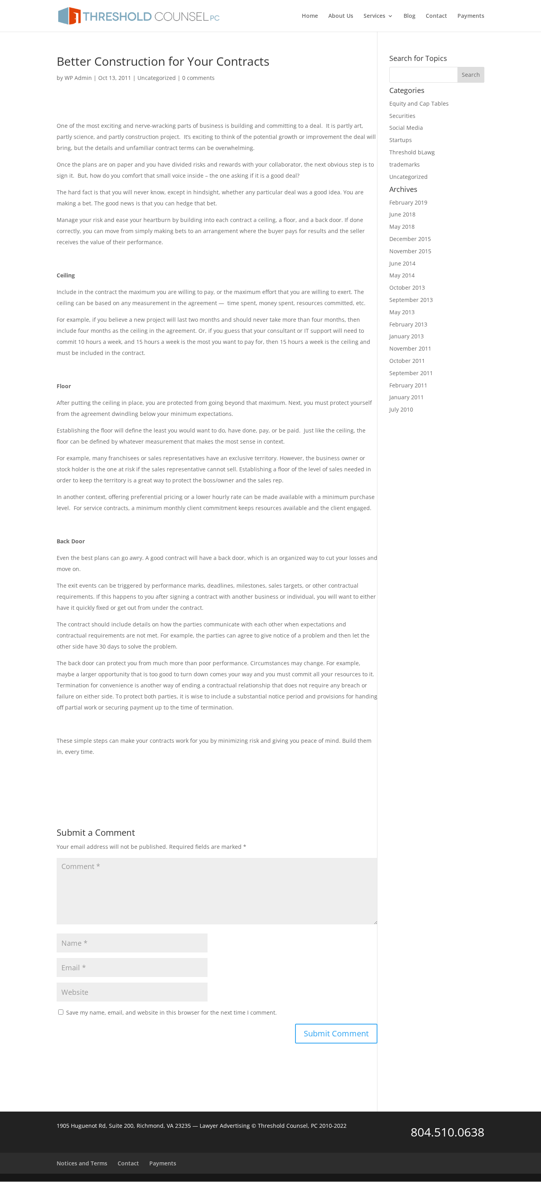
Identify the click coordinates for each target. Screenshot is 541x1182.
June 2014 (402, 263)
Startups (400, 140)
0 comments (198, 78)
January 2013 (406, 336)
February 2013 (408, 324)
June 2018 (402, 214)
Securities (402, 116)
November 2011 (410, 348)
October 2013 (407, 287)
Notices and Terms (82, 1163)
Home (310, 16)
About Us (340, 16)
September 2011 (411, 373)
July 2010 (401, 409)
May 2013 (402, 312)
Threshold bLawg (412, 152)
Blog (409, 16)
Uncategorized (156, 78)
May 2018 (402, 226)
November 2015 (410, 251)
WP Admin (78, 78)
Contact (436, 16)
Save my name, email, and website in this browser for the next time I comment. (171, 1012)
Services (374, 16)
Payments (470, 16)
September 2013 (411, 300)
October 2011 (407, 360)
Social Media (406, 127)
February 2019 (408, 202)
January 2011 (406, 397)
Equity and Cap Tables (419, 103)
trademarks (404, 164)
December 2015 (410, 239)
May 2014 (402, 275)
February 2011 (408, 385)
